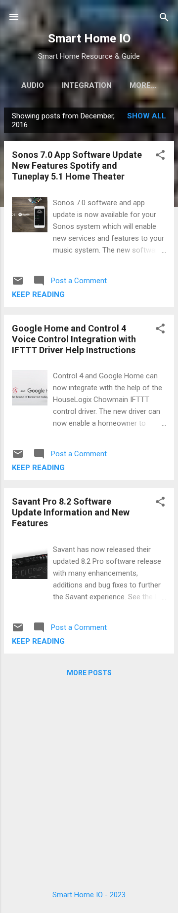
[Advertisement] (89, 781)
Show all (146, 115)
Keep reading (38, 294)
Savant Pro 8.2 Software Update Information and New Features (71, 512)
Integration (87, 85)
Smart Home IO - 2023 (89, 894)
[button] (160, 155)
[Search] (164, 18)
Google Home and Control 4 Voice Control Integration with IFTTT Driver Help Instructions (74, 339)
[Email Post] (18, 284)
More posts (89, 673)
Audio (32, 85)
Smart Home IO (89, 38)
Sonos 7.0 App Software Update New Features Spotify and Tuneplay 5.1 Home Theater (77, 165)
